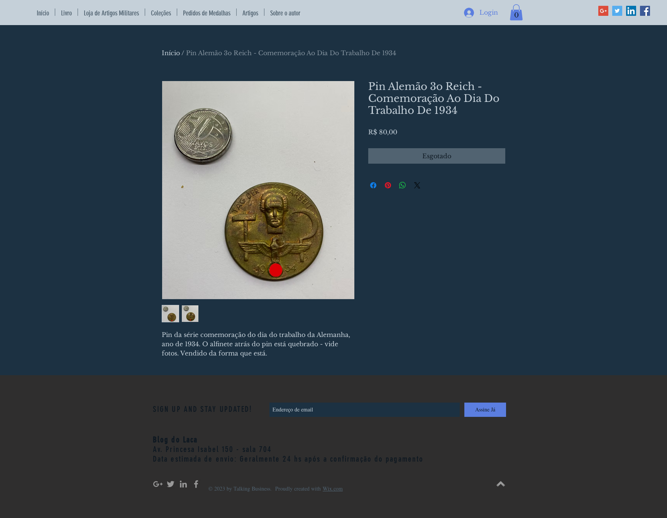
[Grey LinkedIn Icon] (183, 484)
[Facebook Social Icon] (645, 11)
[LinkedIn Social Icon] (631, 11)
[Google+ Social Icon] (603, 11)
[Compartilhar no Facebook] (373, 185)
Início (171, 53)
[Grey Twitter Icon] (171, 484)
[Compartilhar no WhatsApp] (402, 185)
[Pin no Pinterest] (388, 185)
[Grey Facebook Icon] (196, 484)
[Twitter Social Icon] (617, 11)
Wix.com (333, 488)
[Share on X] (417, 185)
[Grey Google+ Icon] (158, 484)
